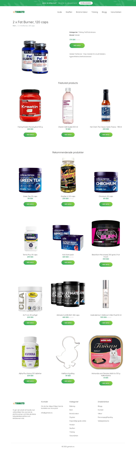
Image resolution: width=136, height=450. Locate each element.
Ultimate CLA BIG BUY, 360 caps (68, 315)
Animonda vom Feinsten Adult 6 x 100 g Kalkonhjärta (106, 374)
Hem (14, 26)
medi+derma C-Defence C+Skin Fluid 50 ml (105, 315)
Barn (71, 410)
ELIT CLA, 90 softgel (30, 315)
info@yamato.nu (46, 413)
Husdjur (72, 425)
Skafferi (69, 12)
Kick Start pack (68, 255)
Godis (59, 12)
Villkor (100, 413)
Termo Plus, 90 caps (30, 255)
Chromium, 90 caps (106, 196)
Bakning (72, 406)
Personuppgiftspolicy (105, 417)
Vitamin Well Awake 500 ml (68, 127)
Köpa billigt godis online (77, 421)
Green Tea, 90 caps (30, 196)
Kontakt (100, 410)
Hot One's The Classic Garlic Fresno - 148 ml (106, 127)
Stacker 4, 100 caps (68, 196)
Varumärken (116, 12)
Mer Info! (77, 45)
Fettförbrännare (90, 32)
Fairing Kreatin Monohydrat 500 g (30, 127)
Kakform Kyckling (68, 373)
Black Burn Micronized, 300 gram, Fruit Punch (106, 256)
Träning (94, 12)
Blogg (104, 12)
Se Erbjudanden (85, 3)
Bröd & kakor (82, 12)
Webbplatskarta (103, 421)
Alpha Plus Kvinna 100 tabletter (30, 373)
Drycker (72, 417)
